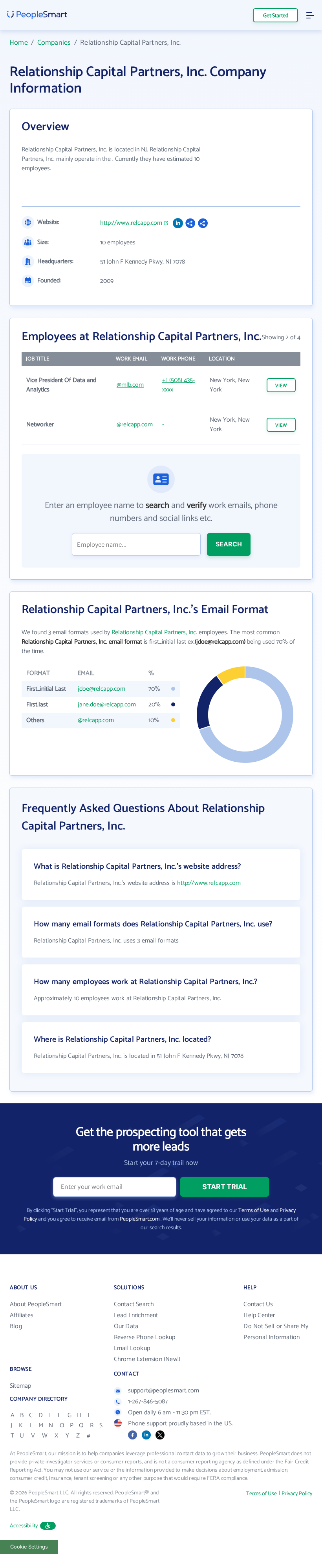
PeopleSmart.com (139, 1219)
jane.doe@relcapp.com (107, 704)
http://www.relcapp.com (131, 223)
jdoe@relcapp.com (101, 689)
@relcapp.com (135, 424)
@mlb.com (130, 385)
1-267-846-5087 (148, 1401)
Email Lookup (132, 1348)
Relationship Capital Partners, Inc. (154, 632)
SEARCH (229, 544)
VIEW (281, 385)
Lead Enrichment (136, 1315)
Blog (16, 1326)
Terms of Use (253, 1210)
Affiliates (21, 1315)
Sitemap (20, 1386)
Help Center (259, 1315)
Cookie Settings (29, 1547)
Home (18, 43)
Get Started (275, 15)
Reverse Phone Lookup (145, 1337)
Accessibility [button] (24, 1525)
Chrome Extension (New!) (147, 1359)
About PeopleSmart (36, 1304)
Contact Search (134, 1304)
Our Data (126, 1326)
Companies (54, 43)
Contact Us (258, 1304)
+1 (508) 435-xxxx (178, 385)
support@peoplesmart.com (163, 1390)
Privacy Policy (297, 1493)
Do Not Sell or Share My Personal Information (275, 1332)
